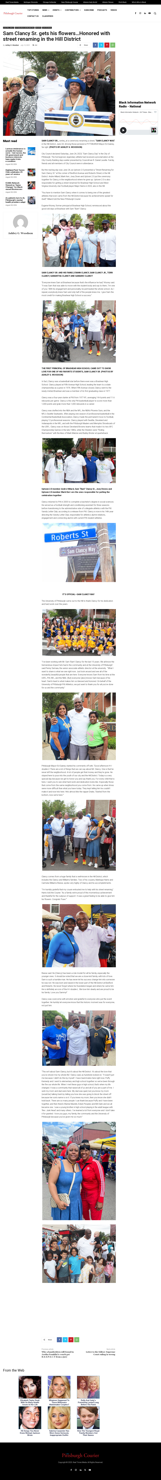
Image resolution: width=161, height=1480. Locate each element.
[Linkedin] (145, 13)
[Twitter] (101, 45)
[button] (155, 13)
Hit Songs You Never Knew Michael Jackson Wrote (30, 1433)
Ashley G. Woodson (12, 45)
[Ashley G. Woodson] (20, 222)
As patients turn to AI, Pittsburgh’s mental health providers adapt (15, 200)
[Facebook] (135, 13)
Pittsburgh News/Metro (24, 27)
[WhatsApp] (112, 45)
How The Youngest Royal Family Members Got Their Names (88, 1433)
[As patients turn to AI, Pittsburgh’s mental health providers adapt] (31, 200)
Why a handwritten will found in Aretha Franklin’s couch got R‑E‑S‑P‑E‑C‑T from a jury (58, 1354)
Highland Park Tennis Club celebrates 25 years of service (15, 172)
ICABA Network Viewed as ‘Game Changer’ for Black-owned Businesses (14, 186)
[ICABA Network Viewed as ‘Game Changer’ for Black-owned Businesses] (31, 185)
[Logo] (80, 1455)
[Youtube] (149, 13)
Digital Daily (9, 27)
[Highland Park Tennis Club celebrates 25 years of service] (31, 172)
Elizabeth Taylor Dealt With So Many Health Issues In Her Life (29, 1402)
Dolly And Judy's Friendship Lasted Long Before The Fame (88, 1402)
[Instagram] (140, 13)
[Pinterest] (106, 45)
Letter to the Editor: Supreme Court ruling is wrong (100, 1353)
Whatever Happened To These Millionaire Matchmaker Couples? (59, 1402)
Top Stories (47, 27)
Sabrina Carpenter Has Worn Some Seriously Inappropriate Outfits (59, 1433)
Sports (38, 27)
